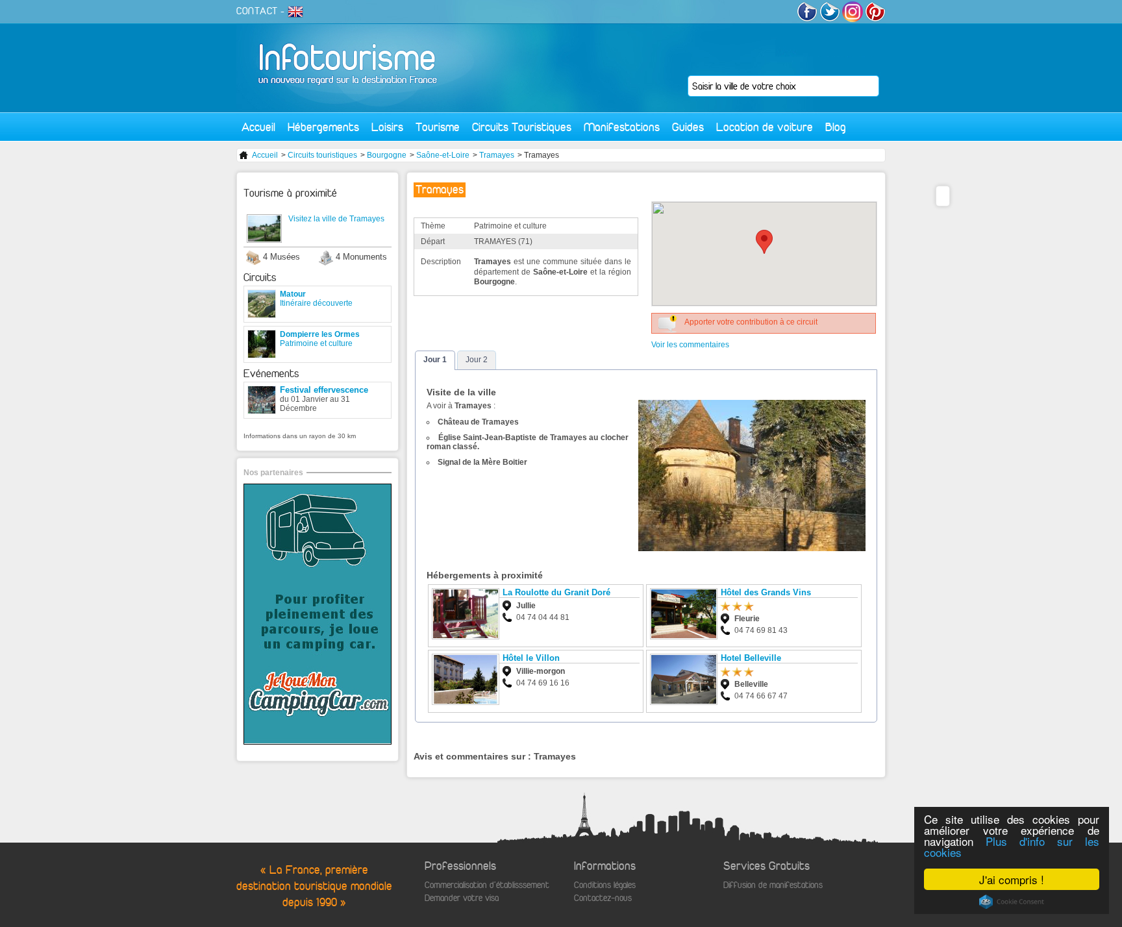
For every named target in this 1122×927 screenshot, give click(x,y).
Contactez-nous (603, 898)
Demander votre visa (462, 898)
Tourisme (438, 127)
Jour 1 (435, 359)
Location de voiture (764, 127)
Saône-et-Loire (442, 155)
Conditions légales (605, 885)
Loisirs (387, 127)
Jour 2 (477, 359)
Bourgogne (386, 155)
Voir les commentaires (690, 344)
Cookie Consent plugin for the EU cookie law (1011, 902)
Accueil (258, 127)
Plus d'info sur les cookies (1011, 846)
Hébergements (323, 127)
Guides (688, 127)
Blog (835, 127)
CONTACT (257, 11)
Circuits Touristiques (521, 127)
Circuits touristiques (322, 155)
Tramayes (496, 155)
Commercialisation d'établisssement (487, 885)
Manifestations (622, 127)
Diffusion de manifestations (773, 885)
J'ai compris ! (1011, 879)
